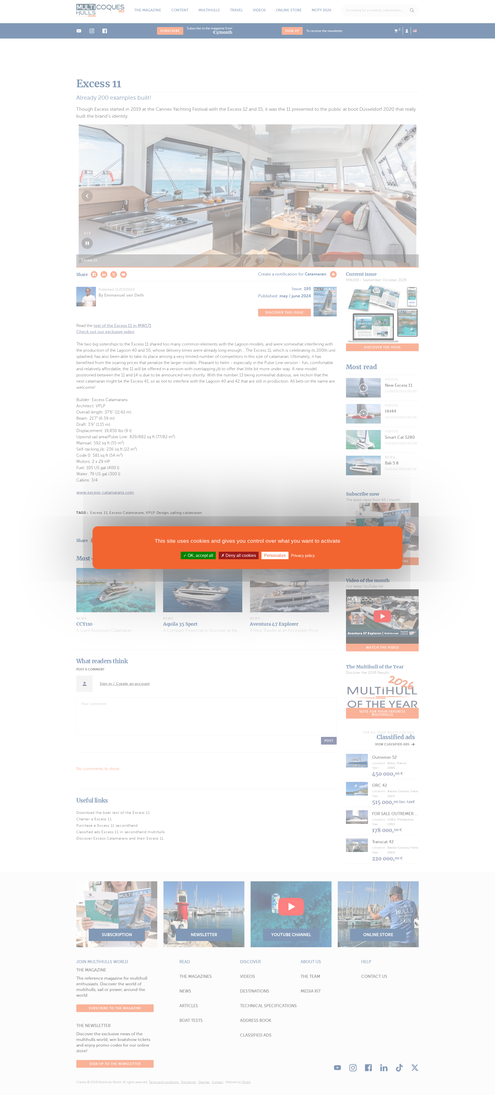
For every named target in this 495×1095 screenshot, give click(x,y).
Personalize (275, 555)
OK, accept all (200, 555)
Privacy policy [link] (303, 555)
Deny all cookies (240, 555)
